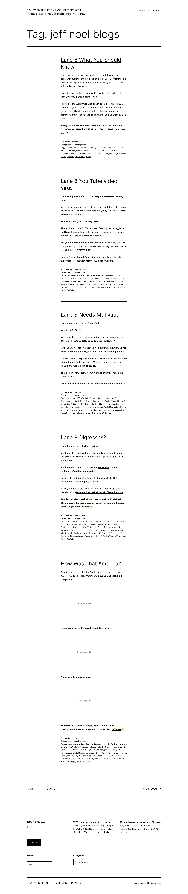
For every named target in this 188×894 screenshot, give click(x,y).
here (99, 125)
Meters (116, 407)
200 (73, 398)
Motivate (119, 284)
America (71, 744)
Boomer (117, 275)
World (63, 290)
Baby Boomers (107, 275)
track (92, 287)
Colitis (82, 401)
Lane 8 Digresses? (83, 437)
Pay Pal (89, 410)
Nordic (63, 756)
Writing (88, 156)
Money (112, 284)
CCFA (70, 278)
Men (107, 284)
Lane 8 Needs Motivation (92, 314)
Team (87, 287)
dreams (90, 278)
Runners (80, 287)
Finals (96, 278)
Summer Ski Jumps (69, 759)
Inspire (99, 281)
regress (123, 210)
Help (90, 281)
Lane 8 (79, 151)
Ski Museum (73, 536)
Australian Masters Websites (88, 275)
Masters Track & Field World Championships (99, 492)
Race (70, 287)
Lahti (92, 530)
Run (74, 287)
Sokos (118, 756)
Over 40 (64, 287)
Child (76, 401)
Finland (113, 401)
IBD (94, 281)
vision (106, 153)
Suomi (81, 536)
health (100, 147)
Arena (77, 744)
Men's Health (103, 151)
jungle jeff (65, 284)
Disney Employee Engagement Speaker (54, 10)
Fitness (102, 278)
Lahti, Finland (111, 576)
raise (100, 410)
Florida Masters (112, 278)
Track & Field (101, 287)
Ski (104, 756)
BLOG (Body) (154, 10)
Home (142, 10)
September (119, 410)
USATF (114, 287)
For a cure (115, 524)
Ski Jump (111, 756)
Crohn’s (89, 401)
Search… (31, 827)
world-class (80, 156)
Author (70, 147)
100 (69, 398)
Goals (73, 281)
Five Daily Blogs (90, 147)
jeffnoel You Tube (68, 151)
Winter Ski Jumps (68, 762)
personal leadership (94, 153)
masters (73, 284)
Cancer (64, 278)
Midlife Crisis (73, 533)
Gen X (67, 281)
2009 (78, 398)
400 (82, 398)
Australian (72, 275)
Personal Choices (78, 153)
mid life (64, 533)
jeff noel (107, 147)
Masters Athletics (90, 151)
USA (109, 287)
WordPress (156, 883)
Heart (85, 281)
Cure (95, 401)
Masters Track (98, 284)
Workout (70, 156)
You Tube (70, 290)
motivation (73, 410)
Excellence (78, 147)
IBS (100, 404)
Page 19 (50, 788)
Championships (79, 278)
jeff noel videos (72, 407)
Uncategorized (80, 145)
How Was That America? (91, 563)
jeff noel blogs (117, 147)
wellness (112, 153)
